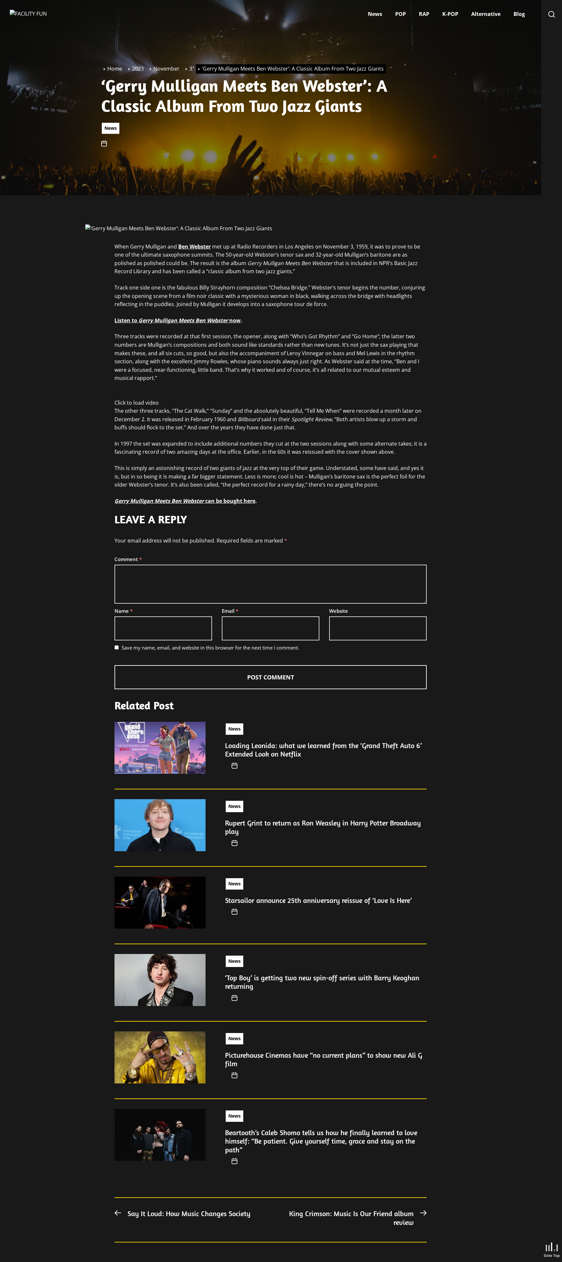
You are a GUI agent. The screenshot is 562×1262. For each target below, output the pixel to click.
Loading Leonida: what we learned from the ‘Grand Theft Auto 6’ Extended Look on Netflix (323, 750)
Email (230, 611)
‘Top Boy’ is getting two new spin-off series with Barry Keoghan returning (322, 982)
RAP (424, 14)
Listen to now (177, 320)
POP (400, 14)
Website (338, 611)
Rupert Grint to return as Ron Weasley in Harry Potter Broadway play (323, 827)
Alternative (486, 14)
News (375, 14)
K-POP (450, 14)
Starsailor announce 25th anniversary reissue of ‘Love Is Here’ (318, 900)
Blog (519, 14)
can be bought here (184, 500)
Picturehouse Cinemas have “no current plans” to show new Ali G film (323, 1059)
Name (123, 611)
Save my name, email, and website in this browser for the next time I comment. (210, 647)
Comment (128, 559)
